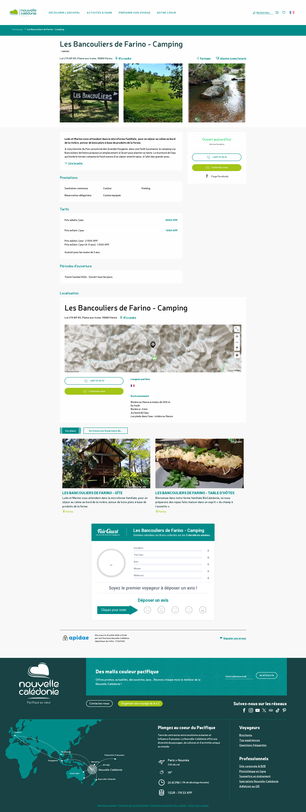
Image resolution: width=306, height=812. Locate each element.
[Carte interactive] (277, 12)
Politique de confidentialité (133, 805)
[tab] (70, 431)
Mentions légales (107, 805)
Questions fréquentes (252, 745)
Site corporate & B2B (252, 766)
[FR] (292, 12)
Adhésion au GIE (249, 786)
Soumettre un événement (255, 776)
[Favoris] (284, 12)
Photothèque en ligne (252, 771)
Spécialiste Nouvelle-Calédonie (258, 781)
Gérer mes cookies (198, 805)
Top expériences (249, 740)
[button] (264, 12)
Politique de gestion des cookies (168, 805)
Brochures (245, 735)
